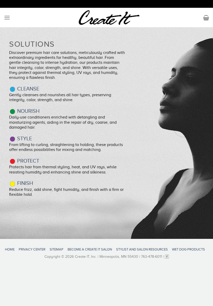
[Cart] (206, 17)
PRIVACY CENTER (32, 249)
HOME (10, 249)
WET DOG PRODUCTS (188, 249)
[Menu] (7, 17)
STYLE (24, 138)
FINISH (24, 183)
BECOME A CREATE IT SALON (90, 249)
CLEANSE (27, 89)
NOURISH (27, 111)
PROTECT (27, 161)
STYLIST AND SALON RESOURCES (142, 249)
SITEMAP (56, 249)
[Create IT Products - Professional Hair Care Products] (109, 17)
